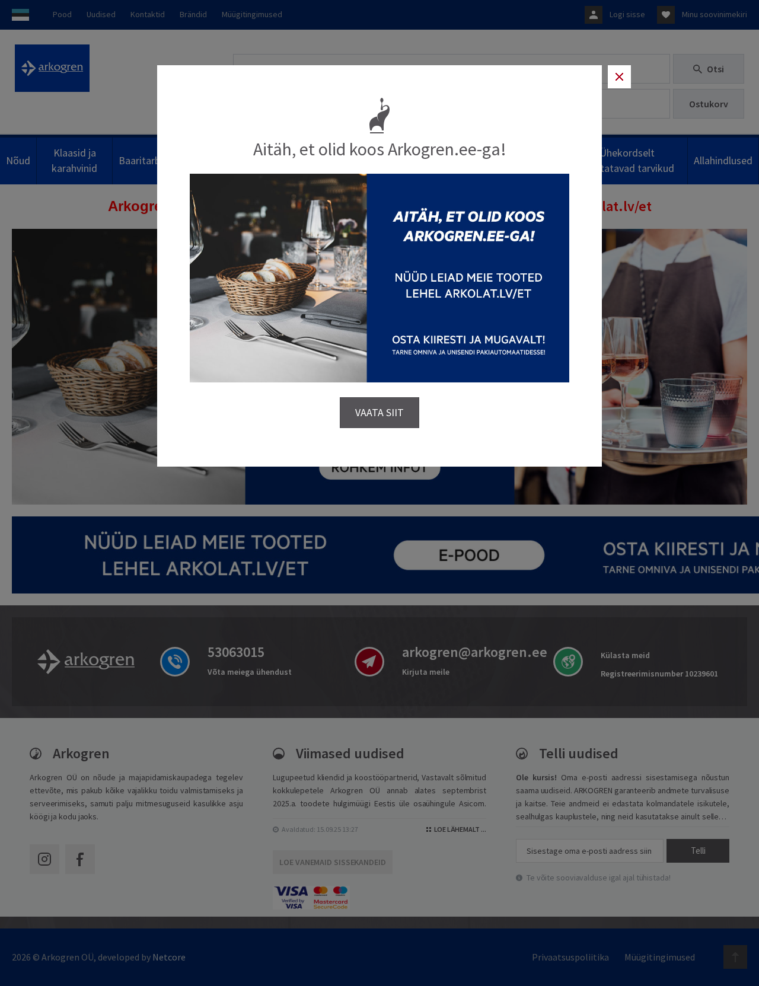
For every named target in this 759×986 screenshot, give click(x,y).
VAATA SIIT (379, 412)
